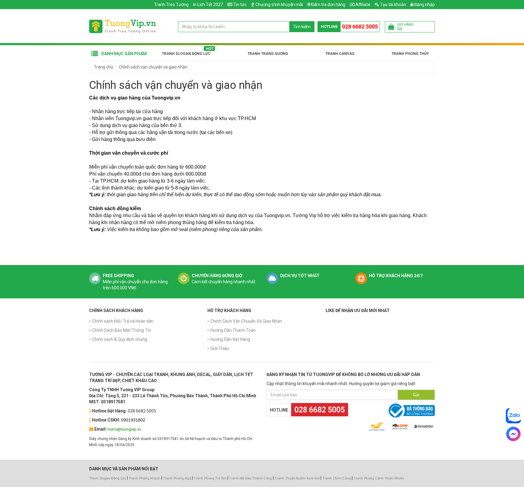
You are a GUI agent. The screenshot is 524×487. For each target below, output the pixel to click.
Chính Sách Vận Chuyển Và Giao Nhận (246, 321)
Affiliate (362, 4)
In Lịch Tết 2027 (208, 4)
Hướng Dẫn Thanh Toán (233, 330)
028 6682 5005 (360, 26)
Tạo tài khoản (392, 4)
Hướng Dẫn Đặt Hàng (230, 339)
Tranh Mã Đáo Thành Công (250, 478)
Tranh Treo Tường (171, 4)
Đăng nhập (424, 4)
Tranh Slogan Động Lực (186, 54)
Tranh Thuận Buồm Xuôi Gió (297, 478)
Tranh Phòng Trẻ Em (210, 478)
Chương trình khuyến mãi (279, 4)
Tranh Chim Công (336, 478)
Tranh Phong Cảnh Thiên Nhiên (379, 478)
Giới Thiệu (219, 348)
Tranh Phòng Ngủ (177, 478)
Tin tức (240, 4)
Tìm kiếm (302, 26)
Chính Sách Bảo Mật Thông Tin (121, 330)
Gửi (416, 394)
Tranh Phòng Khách (144, 478)
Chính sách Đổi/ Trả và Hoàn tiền (122, 321)
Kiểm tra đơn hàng (328, 4)
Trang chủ (103, 67)
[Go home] (122, 26)
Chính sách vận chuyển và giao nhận (153, 67)
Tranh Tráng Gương (267, 54)
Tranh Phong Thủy (410, 54)
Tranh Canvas (339, 54)
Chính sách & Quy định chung (119, 339)
